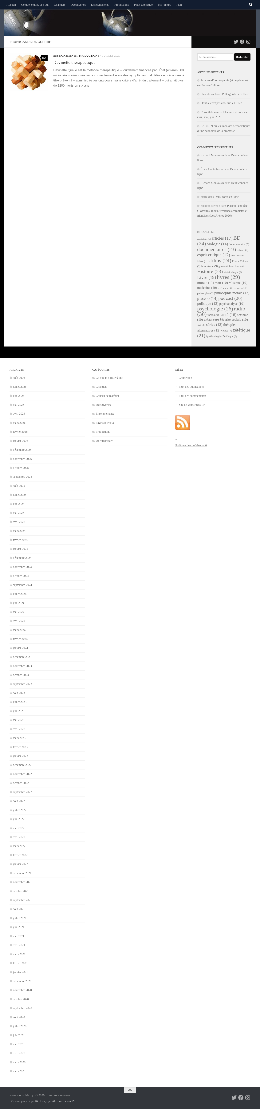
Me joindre (164, 4)
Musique (238, 283)
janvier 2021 (20, 972)
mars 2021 (19, 954)
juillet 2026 (19, 386)
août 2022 (19, 801)
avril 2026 (19, 413)
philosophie (205, 293)
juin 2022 (18, 819)
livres (228, 277)
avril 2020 (19, 1053)
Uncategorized (104, 440)
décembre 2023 (22, 656)
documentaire (239, 244)
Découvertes (78, 4)
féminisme (209, 266)
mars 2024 (19, 629)
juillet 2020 (19, 1026)
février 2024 (20, 638)
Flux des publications (191, 386)
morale (205, 283)
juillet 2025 (19, 494)
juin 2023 (18, 711)
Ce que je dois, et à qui (35, 4)
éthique (231, 336)
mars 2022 (19, 846)
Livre (206, 277)
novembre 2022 (22, 774)
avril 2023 (19, 729)
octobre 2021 (21, 891)
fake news (237, 255)
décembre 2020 (22, 981)
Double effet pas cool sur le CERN (222, 103)
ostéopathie (225, 288)
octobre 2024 (21, 575)
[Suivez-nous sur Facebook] (242, 41)
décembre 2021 (22, 873)
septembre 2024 (22, 584)
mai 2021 (18, 936)
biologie (217, 244)
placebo (207, 298)
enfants (242, 250)
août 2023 (19, 693)
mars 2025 (19, 530)
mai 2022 (18, 828)
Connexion (185, 377)
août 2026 (19, 377)
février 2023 (20, 747)
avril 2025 (19, 521)
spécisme (211, 319)
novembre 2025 (22, 458)
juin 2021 (18, 927)
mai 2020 (18, 1044)
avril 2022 (19, 837)
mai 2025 (18, 512)
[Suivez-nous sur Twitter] (236, 41)
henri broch (236, 266)
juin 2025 (18, 503)
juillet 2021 (19, 918)
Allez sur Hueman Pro (64, 1101)
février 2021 (20, 963)
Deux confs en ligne (227, 196)
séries (214, 324)
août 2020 (19, 1017)
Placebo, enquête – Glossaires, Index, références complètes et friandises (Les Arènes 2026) (223, 210)
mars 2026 (19, 422)
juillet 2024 (19, 593)
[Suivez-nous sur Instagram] (248, 41)
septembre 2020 (22, 1008)
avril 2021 (19, 945)
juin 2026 (18, 395)
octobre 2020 (21, 999)
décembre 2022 (22, 764)
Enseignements (100, 4)
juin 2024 (18, 603)
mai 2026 (18, 404)
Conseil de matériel (107, 395)
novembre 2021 (22, 882)
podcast (230, 298)
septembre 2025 (22, 476)
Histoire (210, 271)
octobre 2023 (21, 674)
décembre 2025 (22, 449)
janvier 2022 (20, 864)
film (203, 261)
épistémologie (215, 336)
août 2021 (19, 909)
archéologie (204, 239)
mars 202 (18, 1071)
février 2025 (20, 539)
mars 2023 (19, 738)
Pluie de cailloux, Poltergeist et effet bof (224, 94)
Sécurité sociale (233, 319)
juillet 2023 (19, 701)
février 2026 (20, 431)
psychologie (215, 309)
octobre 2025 (21, 467)
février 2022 (20, 855)
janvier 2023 (20, 756)
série (201, 325)
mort (221, 283)
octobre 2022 (21, 783)
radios (213, 315)
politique (208, 303)
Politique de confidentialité (191, 445)
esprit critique (213, 254)
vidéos (226, 330)
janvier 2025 (20, 548)
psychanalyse (231, 303)
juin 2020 (18, 1035)
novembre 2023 (22, 666)
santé (228, 314)
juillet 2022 (19, 810)
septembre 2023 (22, 684)
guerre (223, 266)
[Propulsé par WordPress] (36, 1101)
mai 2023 (18, 719)
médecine (207, 288)
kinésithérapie (233, 272)
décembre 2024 (22, 557)
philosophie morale (231, 293)
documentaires (216, 249)
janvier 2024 (20, 648)
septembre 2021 (22, 900)
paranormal (240, 288)
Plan (179, 4)
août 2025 (19, 485)
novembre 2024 (22, 566)
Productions (121, 4)
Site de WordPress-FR (192, 404)
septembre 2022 (22, 792)
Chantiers (59, 4)
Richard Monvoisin (212, 155)
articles (222, 238)
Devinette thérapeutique (74, 62)
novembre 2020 (22, 990)
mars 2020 (19, 1062)
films (220, 260)
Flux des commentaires (192, 395)
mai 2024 (18, 611)
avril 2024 (19, 620)
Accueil (11, 4)
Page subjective (143, 4)
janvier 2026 (20, 440)
